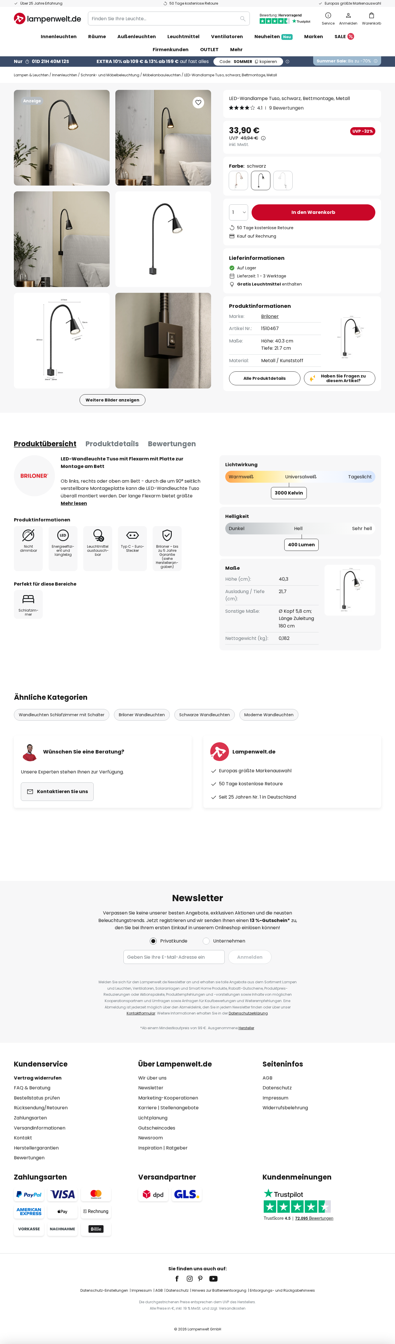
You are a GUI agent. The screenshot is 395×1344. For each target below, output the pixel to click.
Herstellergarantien (36, 1148)
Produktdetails (112, 444)
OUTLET (209, 49)
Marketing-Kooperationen (168, 1098)
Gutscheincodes (156, 1128)
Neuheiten (272, 36)
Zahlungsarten (30, 1118)
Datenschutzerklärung (248, 1013)
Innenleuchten (64, 75)
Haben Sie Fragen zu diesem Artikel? (343, 378)
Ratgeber (177, 1148)
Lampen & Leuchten (31, 75)
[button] (62, 239)
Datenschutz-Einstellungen (104, 1290)
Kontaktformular (141, 1013)
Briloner (270, 316)
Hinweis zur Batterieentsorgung (219, 1290)
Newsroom (150, 1137)
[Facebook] (181, 1278)
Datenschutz (277, 1087)
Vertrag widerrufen (38, 1078)
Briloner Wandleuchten (142, 715)
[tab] (45, 443)
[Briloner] (34, 475)
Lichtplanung (152, 1118)
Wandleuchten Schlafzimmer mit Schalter (61, 715)
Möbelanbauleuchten (162, 75)
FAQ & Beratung (32, 1087)
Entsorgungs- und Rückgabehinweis (282, 1290)
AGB (267, 1078)
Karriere (147, 1107)
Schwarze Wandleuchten (204, 715)
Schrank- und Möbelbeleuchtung (110, 75)
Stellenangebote (179, 1107)
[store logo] (47, 18)
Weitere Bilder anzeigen (112, 400)
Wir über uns (152, 1078)
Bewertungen (172, 444)
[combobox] (169, 18)
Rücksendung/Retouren (41, 1107)
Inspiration (150, 1148)
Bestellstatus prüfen (37, 1098)
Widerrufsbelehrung (285, 1107)
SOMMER (248, 61)
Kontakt (23, 1137)
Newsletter (150, 1087)
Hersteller (246, 1027)
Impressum (275, 1098)
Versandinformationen (39, 1128)
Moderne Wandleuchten (269, 715)
